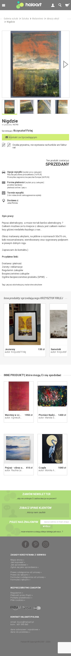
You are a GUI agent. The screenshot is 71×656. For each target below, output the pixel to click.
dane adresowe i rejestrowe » (25, 629)
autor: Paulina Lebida (15, 470)
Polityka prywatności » (21, 598)
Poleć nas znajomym (23, 521)
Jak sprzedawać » (19, 565)
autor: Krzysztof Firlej (15, 352)
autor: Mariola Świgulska (51, 417)
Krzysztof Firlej (51, 298)
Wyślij (46, 526)
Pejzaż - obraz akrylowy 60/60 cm (23, 467)
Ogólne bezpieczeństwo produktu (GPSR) (23, 277)
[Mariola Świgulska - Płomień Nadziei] (52, 396)
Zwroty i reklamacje (12, 267)
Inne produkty (12, 298)
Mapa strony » (17, 560)
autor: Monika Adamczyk (51, 470)
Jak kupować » (17, 562)
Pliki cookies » (17, 600)
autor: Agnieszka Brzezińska (19, 417)
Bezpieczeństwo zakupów (15, 273)
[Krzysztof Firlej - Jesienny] (25, 324)
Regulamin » (16, 593)
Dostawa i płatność (12, 263)
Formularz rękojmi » (20, 579)
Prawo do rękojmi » (20, 575)
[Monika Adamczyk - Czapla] (52, 448)
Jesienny (10, 349)
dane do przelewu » (20, 632)
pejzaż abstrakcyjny (15, 285)
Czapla (42, 467)
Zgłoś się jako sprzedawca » (24, 567)
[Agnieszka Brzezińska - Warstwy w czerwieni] (19, 396)
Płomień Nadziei (48, 415)
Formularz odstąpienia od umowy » (27, 577)
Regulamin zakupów (12, 270)
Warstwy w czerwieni (16, 415)
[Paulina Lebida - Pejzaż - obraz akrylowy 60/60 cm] (19, 448)
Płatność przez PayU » (21, 595)
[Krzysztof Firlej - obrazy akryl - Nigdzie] (35, 64)
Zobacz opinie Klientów (35, 507)
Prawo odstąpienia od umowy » (25, 572)
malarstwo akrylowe (33, 285)
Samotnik (56, 349)
